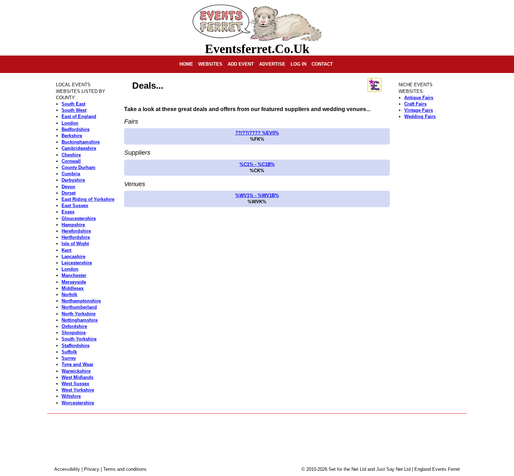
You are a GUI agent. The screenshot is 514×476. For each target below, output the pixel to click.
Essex (68, 211)
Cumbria (71, 173)
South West (74, 110)
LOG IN (298, 64)
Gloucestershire (79, 218)
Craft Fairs (415, 104)
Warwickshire (76, 371)
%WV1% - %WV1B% (257, 195)
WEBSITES (210, 64)
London (70, 123)
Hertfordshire (76, 237)
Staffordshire (76, 345)
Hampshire (73, 224)
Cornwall (71, 161)
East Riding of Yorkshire (88, 199)
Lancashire (73, 256)
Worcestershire (78, 402)
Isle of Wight (75, 243)
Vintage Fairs (418, 110)
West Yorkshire (78, 390)
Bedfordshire (76, 129)
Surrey (69, 358)
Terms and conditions (125, 469)
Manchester (74, 275)
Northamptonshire (81, 300)
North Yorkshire (78, 313)
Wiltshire (71, 396)
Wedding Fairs (420, 116)
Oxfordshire (74, 326)
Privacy (91, 469)
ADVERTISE (272, 64)
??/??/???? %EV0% (257, 133)
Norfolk (69, 294)
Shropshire (74, 332)
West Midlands (77, 377)
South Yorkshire (79, 339)
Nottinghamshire (80, 320)
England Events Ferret (437, 469)
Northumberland (79, 307)
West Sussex (75, 383)
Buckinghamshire (81, 142)
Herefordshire (76, 231)
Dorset (69, 193)
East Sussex (75, 205)
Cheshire (71, 155)
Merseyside (74, 282)
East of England (79, 116)
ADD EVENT (241, 64)
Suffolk (69, 351)
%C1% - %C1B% (257, 164)
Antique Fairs (418, 97)
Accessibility (67, 469)
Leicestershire (77, 262)
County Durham (78, 167)
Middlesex (73, 288)
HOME (186, 64)
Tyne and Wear (77, 364)
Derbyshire (73, 180)
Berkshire (72, 135)
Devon (68, 186)
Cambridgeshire (79, 148)
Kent (66, 250)
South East (73, 104)
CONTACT (322, 64)
